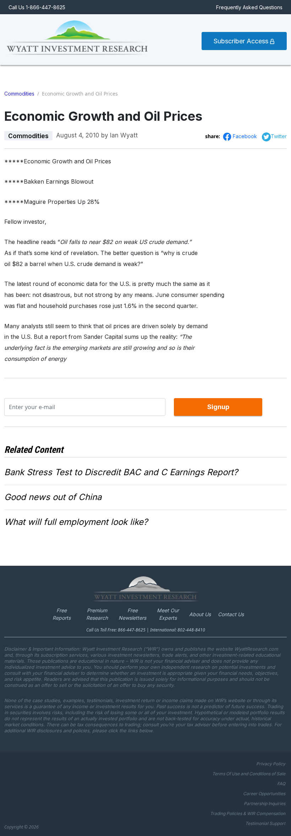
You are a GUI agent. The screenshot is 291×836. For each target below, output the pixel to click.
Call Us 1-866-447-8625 (37, 7)
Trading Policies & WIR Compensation (247, 813)
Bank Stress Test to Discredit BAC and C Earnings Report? (121, 472)
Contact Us (231, 614)
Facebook (245, 136)
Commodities (19, 94)
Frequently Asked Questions (249, 7)
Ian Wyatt (124, 135)
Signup (218, 407)
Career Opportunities (264, 793)
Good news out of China (52, 497)
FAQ (281, 783)
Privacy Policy (270, 763)
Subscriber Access (242, 41)
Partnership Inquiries (264, 803)
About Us (200, 614)
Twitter (279, 136)
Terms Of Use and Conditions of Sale (248, 773)
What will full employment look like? (76, 522)
